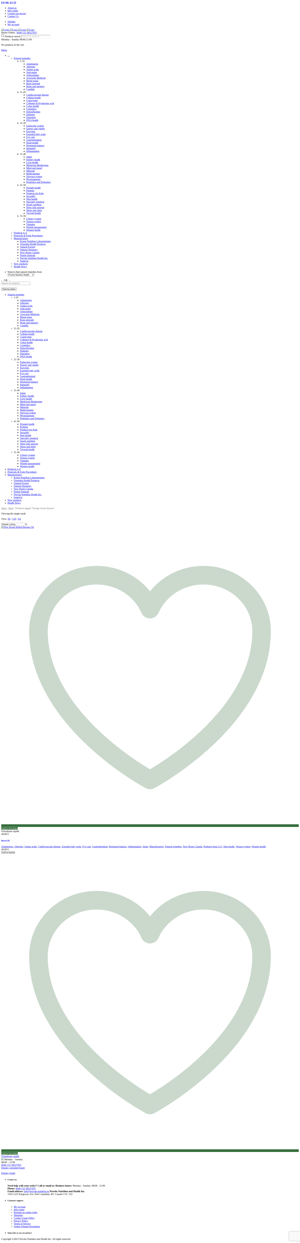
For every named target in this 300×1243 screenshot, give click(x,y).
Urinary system (33, 218)
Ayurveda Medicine (36, 78)
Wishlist (11, 21)
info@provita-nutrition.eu (36, 1191)
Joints (29, 156)
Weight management (36, 227)
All (19, 519)
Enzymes (30, 131)
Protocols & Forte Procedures (28, 235)
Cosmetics (31, 109)
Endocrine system (35, 126)
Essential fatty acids (36, 134)
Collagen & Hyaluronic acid (40, 103)
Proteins (30, 190)
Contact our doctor (17, 13)
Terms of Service (22, 1223)
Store (10, 508)
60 (9, 519)
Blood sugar (32, 80)
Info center (13, 10)
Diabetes (30, 114)
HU (7, 2)
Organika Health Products (33, 244)
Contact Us (13, 16)
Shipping (18, 1215)
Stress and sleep (34, 210)
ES (11, 2)
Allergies (30, 66)
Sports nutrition (33, 204)
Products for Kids (35, 193)
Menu (4, 50)
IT (15, 2)
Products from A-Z (212, 846)
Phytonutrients (33, 179)
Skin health (31, 199)
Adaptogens (32, 64)
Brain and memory (35, 86)
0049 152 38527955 (27, 32)
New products (21, 263)
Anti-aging (31, 72)
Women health (33, 230)
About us (12, 8)
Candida (30, 89)
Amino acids (32, 69)
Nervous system (34, 176)
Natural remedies (22, 58)
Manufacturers (21, 238)
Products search (13, 36)
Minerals (30, 171)
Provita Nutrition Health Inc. (34, 258)
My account (13, 24)
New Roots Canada (29, 252)
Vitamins (30, 224)
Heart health (32, 142)
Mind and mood (34, 168)
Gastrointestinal (34, 140)
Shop (3, 508)
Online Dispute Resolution (27, 1226)
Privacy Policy (21, 1221)
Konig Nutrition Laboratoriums (35, 241)
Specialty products (35, 202)
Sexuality (30, 196)
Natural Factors (27, 247)
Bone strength (33, 83)
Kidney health (33, 159)
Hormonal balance (35, 145)
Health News (20, 266)
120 (14, 519)
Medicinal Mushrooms (37, 165)
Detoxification (33, 111)
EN (3, 2)
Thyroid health (33, 213)
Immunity (31, 148)
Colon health (32, 106)
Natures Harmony (29, 249)
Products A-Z (20, 232)
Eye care (30, 137)
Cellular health (33, 97)
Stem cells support (35, 207)
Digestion (31, 117)
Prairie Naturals (27, 255)
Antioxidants (32, 75)
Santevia (24, 261)
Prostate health (33, 187)
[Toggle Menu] (9, 56)
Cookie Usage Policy (24, 1218)
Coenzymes (32, 100)
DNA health (32, 120)
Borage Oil (5, 840)
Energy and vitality (35, 128)
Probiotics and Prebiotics (38, 182)
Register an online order (25, 1212)
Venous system (33, 221)
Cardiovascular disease (37, 95)
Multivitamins (33, 173)
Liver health (32, 162)
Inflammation (32, 151)
